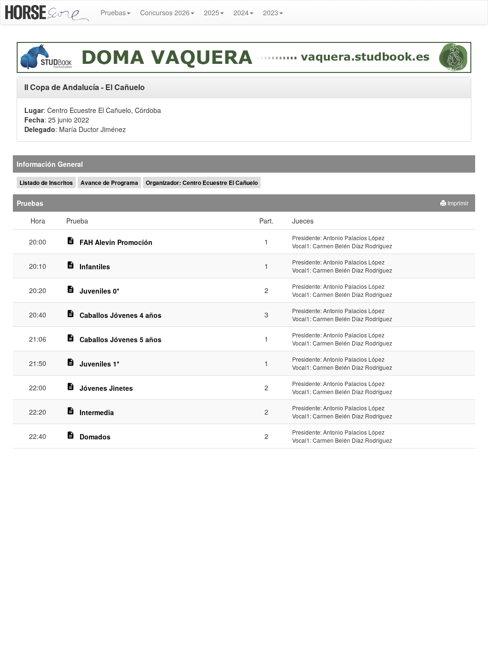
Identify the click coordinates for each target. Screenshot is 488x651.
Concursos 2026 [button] (165, 12)
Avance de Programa (109, 182)
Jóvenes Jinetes (106, 388)
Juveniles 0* (99, 290)
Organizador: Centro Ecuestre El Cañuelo (202, 182)
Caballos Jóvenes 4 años (121, 315)
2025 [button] (211, 12)
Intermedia (97, 412)
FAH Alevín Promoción (116, 242)
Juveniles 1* (99, 363)
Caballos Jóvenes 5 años (121, 339)
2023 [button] (270, 12)
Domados (95, 436)
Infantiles (95, 266)
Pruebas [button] (113, 12)
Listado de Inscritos (46, 182)
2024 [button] (241, 12)
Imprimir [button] (457, 203)
